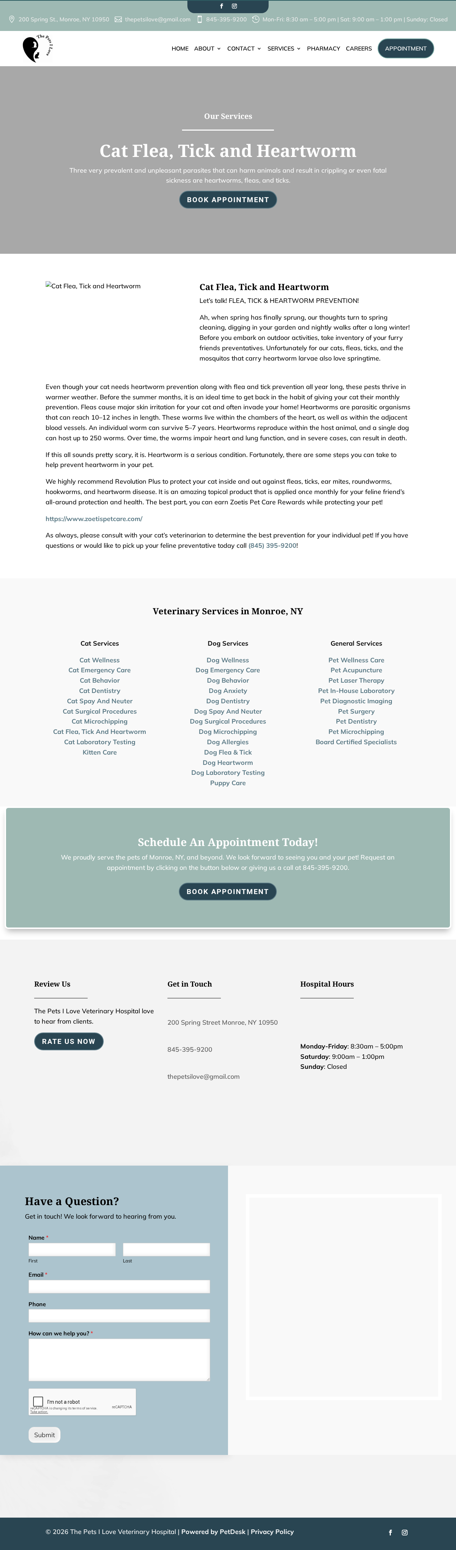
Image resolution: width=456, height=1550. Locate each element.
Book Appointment (228, 199)
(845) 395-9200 (272, 545)
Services (281, 48)
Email (37, 1274)
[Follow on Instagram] (234, 6)
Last (127, 1260)
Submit (44, 1435)
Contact (241, 48)
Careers (359, 48)
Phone (37, 1304)
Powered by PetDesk (213, 1532)
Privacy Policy (272, 1532)
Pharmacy (323, 48)
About (204, 48)
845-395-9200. (326, 867)
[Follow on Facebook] (222, 6)
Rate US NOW (69, 1041)
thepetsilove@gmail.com (203, 1076)
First (33, 1260)
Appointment (406, 48)
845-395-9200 (189, 1049)
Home (180, 48)
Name (38, 1237)
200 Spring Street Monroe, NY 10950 (222, 1022)
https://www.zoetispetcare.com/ (94, 519)
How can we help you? (60, 1333)
